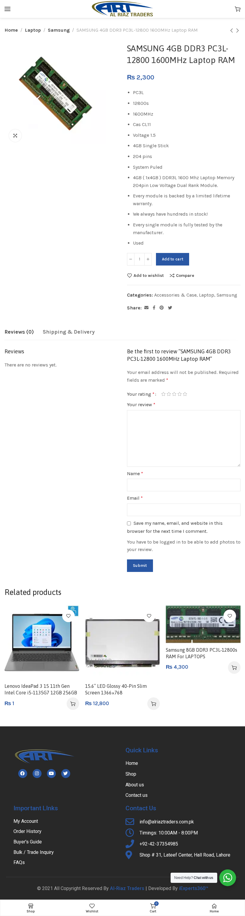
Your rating (140, 394)
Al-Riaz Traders (127, 888)
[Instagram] (37, 773)
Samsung (59, 30)
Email (135, 498)
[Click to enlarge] (15, 135)
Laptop (33, 30)
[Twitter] (65, 773)
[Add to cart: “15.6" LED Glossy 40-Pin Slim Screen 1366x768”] (153, 703)
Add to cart (172, 259)
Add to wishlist (149, 275)
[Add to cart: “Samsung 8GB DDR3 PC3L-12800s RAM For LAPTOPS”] (234, 667)
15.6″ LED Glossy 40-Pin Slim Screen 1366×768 (116, 689)
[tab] (19, 332)
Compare (185, 275)
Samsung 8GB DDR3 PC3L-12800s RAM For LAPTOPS (201, 653)
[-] (130, 259)
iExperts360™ (193, 888)
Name (135, 473)
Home (11, 30)
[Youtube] (51, 773)
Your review (141, 404)
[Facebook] (22, 773)
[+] (148, 259)
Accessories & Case (175, 295)
